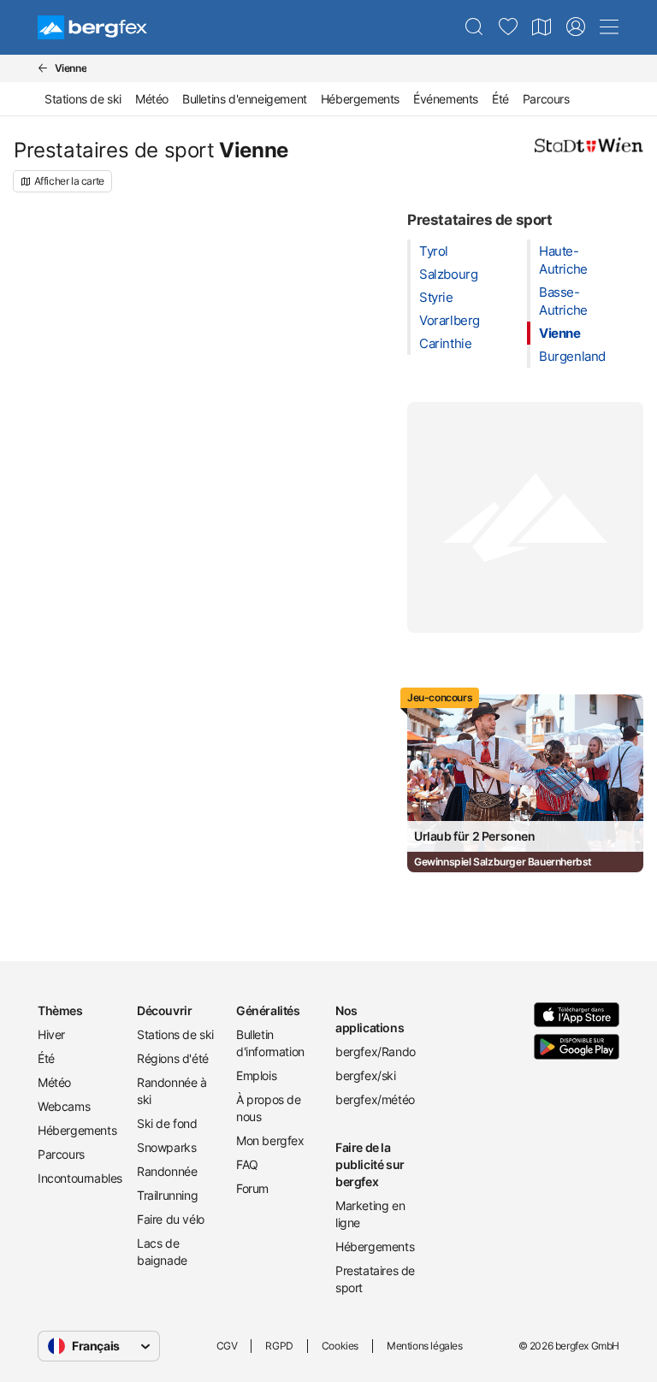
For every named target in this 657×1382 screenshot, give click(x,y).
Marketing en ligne (370, 1214)
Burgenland (572, 356)
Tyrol (433, 251)
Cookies (340, 1345)
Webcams (64, 1106)
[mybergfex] (576, 27)
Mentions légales (425, 1345)
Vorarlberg (449, 320)
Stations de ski (82, 99)
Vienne (560, 333)
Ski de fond (167, 1123)
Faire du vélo (170, 1219)
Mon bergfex (270, 1140)
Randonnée (167, 1171)
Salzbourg (448, 274)
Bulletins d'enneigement (244, 99)
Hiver (51, 1034)
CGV (227, 1345)
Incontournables (80, 1178)
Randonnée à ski (172, 1091)
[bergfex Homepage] (92, 27)
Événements (445, 99)
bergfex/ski (365, 1075)
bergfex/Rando (375, 1051)
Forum (252, 1188)
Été (500, 99)
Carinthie (445, 343)
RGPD (279, 1345)
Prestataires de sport (375, 1279)
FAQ (247, 1164)
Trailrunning (167, 1195)
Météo (152, 99)
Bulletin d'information (270, 1043)
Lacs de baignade (162, 1251)
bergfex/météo (375, 1099)
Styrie (436, 297)
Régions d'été (173, 1058)
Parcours (546, 99)
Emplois (256, 1075)
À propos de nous (268, 1108)
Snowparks (166, 1147)
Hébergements (360, 99)
